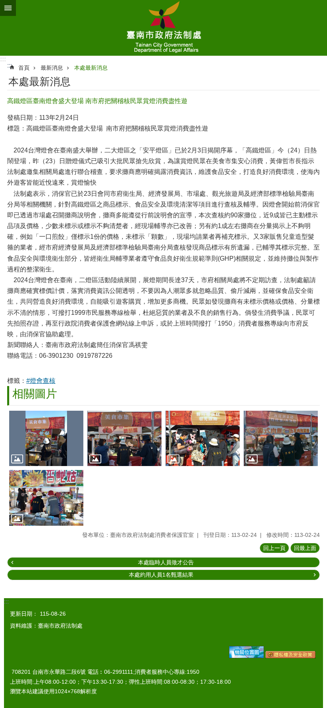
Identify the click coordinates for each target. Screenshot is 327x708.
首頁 (24, 67)
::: (3, 59)
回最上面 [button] (305, 548)
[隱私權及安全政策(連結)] (290, 656)
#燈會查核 (40, 380)
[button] (46, 438)
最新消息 (52, 67)
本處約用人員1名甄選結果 (161, 574)
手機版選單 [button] (8, 8)
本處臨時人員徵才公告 (166, 562)
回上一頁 (274, 548)
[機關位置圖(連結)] (246, 656)
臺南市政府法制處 (163, 28)
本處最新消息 (91, 67)
